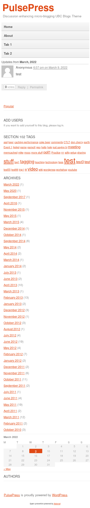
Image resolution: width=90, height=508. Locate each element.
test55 (7, 169)
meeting (74, 146)
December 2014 (14, 228)
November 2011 (14, 373)
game (23, 147)
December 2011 (14, 367)
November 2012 (14, 316)
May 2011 (10, 404)
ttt (26, 169)
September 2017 (14, 197)
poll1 (47, 151)
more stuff (37, 152)
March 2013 (11, 291)
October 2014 (12, 234)
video (33, 169)
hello (44, 147)
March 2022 (11, 184)
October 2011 (12, 379)
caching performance (26, 142)
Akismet (57, 503)
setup (73, 152)
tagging (27, 161)
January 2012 (13, 360)
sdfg (67, 152)
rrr (62, 152)
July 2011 (10, 392)
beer (11, 142)
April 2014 (10, 253)
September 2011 (14, 385)
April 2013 (10, 285)
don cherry (77, 142)
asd (6, 142)
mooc (27, 152)
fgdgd (16, 147)
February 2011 (13, 423)
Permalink (36, 87)
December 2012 (14, 310)
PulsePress (28, 7)
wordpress (49, 169)
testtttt (14, 169)
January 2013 (13, 304)
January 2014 (13, 266)
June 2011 (11, 398)
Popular (9, 106)
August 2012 (12, 329)
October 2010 (12, 429)
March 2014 (11, 259)
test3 (80, 161)
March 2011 (11, 417)
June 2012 (11, 341)
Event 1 (8, 147)
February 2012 (13, 354)
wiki (41, 169)
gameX (31, 147)
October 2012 (12, 323)
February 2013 (13, 297)
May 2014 (10, 247)
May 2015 (10, 215)
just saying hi (60, 147)
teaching (40, 162)
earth (87, 142)
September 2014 (14, 241)
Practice (55, 152)
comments (57, 142)
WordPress (59, 495)
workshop (61, 169)
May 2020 (10, 190)
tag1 (16, 162)
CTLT (67, 142)
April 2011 (10, 411)
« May (7, 469)
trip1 (21, 169)
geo (38, 147)
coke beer (44, 142)
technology (51, 162)
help (49, 147)
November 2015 (14, 209)
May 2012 (10, 348)
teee (60, 162)
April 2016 (10, 203)
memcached (11, 152)
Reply (21, 87)
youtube (72, 169)
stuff (9, 161)
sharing (81, 152)
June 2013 (11, 279)
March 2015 (11, 222)
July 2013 (10, 272)
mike (21, 152)
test (69, 160)
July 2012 (10, 335)
